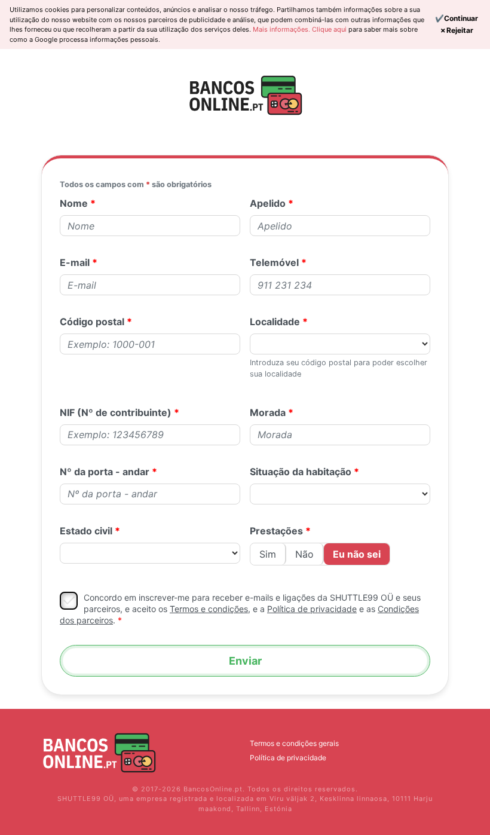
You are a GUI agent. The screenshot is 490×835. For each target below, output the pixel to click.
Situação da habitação (300, 472)
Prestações (276, 531)
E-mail (75, 262)
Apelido (268, 203)
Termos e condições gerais (294, 743)
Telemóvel (274, 262)
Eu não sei (357, 554)
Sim (267, 554)
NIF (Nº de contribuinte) (116, 412)
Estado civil (86, 531)
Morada (268, 412)
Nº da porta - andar (104, 472)
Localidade (275, 322)
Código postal (92, 322)
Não (304, 554)
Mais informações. (282, 29)
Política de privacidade (288, 757)
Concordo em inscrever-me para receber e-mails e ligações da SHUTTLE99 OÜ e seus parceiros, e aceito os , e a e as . (240, 608)
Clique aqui (330, 29)
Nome (74, 203)
